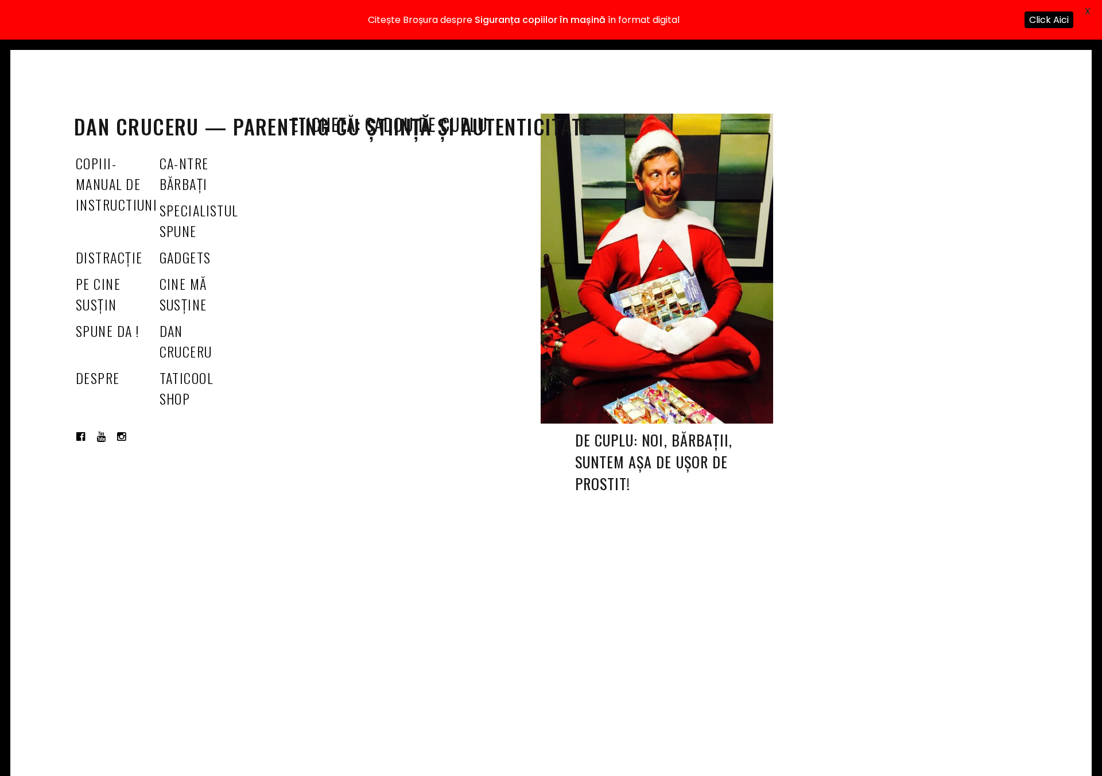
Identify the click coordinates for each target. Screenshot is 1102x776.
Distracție (109, 257)
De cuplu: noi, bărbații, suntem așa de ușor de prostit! (653, 461)
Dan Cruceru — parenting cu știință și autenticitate (332, 126)
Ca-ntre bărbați (184, 173)
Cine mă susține (183, 294)
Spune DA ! (107, 330)
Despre (98, 377)
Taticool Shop (187, 388)
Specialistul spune (199, 220)
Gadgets (185, 257)
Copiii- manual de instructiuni (116, 184)
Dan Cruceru (186, 341)
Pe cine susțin (98, 294)
